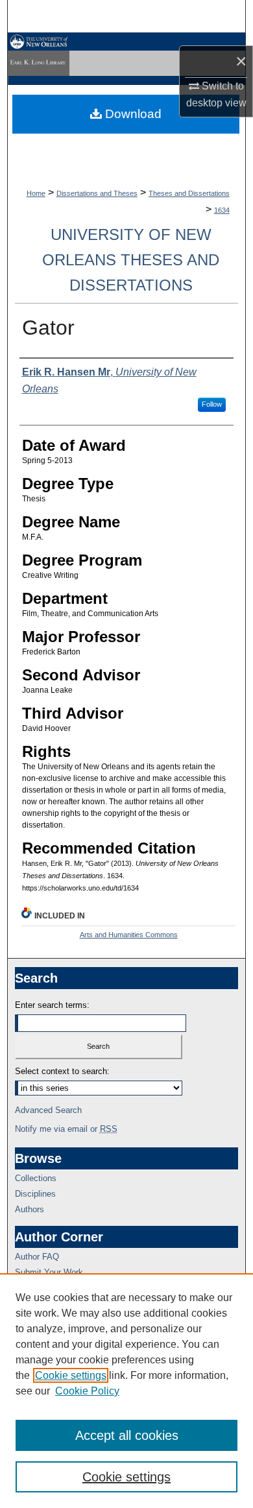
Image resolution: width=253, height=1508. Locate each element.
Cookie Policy (87, 1390)
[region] (126, 1390)
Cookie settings (70, 1375)
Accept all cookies (126, 1435)
